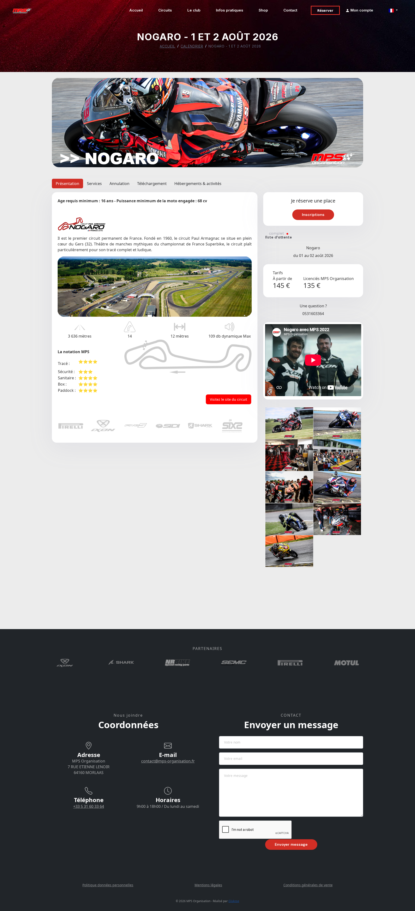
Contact (290, 10)
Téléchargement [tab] (152, 183)
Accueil (136, 10)
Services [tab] (94, 183)
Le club (194, 10)
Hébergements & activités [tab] (197, 183)
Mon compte (361, 10)
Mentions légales (208, 885)
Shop (263, 10)
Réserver (325, 10)
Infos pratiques (229, 10)
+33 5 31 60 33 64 (88, 806)
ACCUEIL (167, 46)
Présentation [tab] (67, 183)
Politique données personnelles (107, 885)
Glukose (233, 901)
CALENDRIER (192, 46)
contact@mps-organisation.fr (168, 761)
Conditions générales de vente (308, 885)
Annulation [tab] (119, 183)
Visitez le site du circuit (228, 399)
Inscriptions (313, 214)
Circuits (165, 10)
